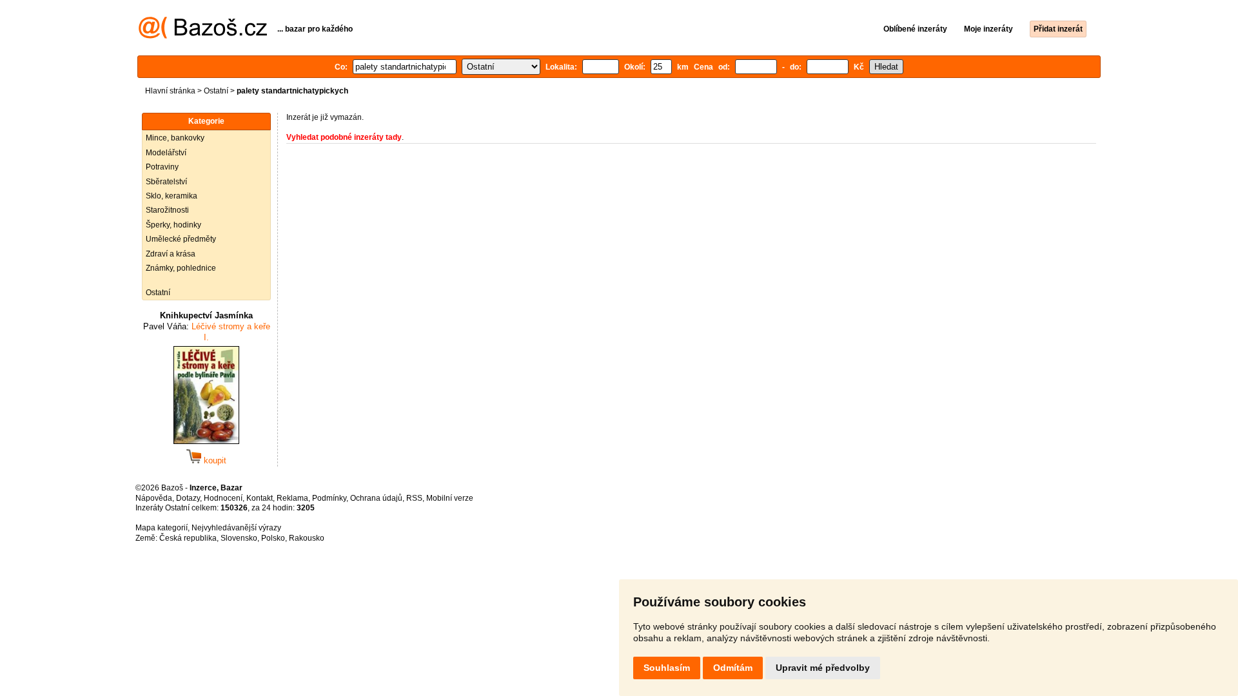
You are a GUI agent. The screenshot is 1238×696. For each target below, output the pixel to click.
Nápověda (153, 498)
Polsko (273, 538)
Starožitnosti (167, 210)
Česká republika (188, 538)
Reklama (292, 498)
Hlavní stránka (170, 90)
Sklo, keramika (171, 195)
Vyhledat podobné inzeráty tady (344, 137)
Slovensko (239, 538)
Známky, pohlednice (181, 268)
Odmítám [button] (732, 667)
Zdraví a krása (170, 253)
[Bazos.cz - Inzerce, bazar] (203, 36)
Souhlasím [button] (667, 667)
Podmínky (329, 498)
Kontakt (259, 498)
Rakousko (306, 538)
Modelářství (166, 152)
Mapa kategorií (161, 527)
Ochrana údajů (376, 498)
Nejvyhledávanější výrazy (236, 527)
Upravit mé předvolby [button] (823, 667)
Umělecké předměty (181, 239)
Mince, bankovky (175, 137)
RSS (414, 498)
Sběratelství (166, 181)
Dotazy (188, 498)
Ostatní (216, 90)
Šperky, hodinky (173, 224)
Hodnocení (223, 498)
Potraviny (162, 166)
